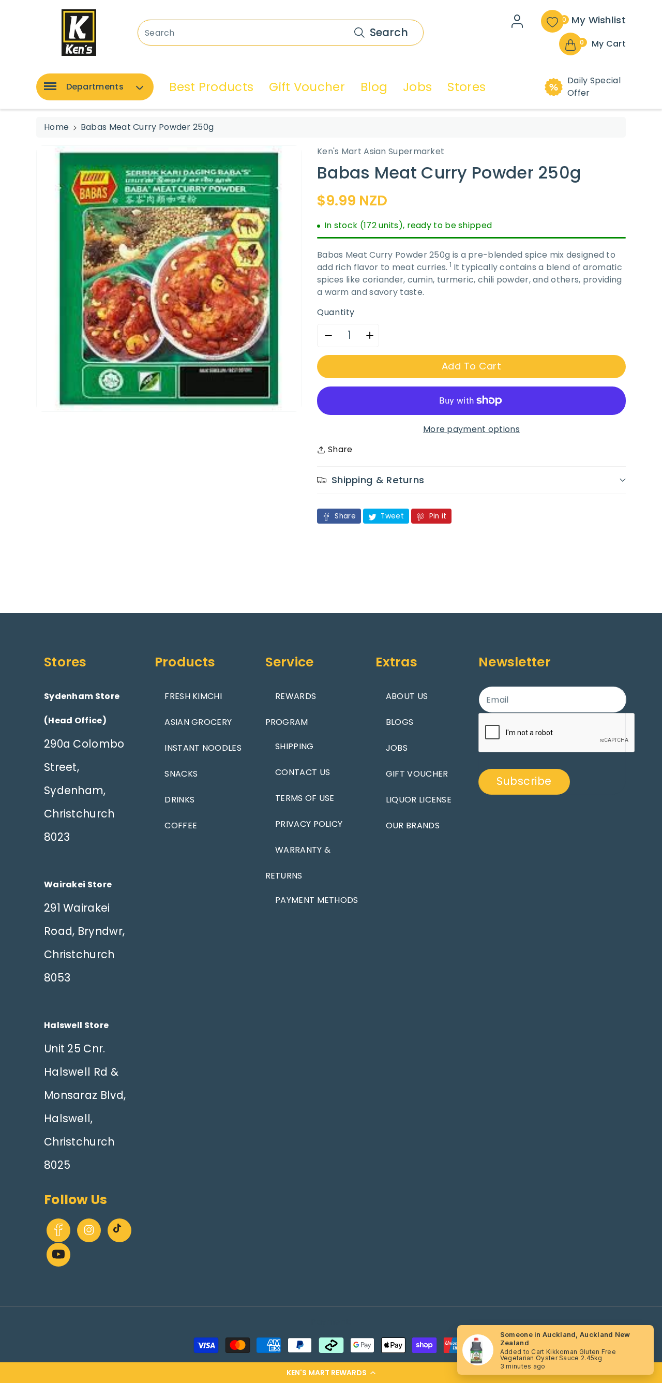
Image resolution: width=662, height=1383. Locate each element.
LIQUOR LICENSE (419, 800)
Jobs (417, 87)
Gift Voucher (307, 87)
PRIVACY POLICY (308, 824)
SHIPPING (294, 746)
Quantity (336, 312)
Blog (373, 87)
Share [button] (340, 449)
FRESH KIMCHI (193, 696)
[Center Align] (48, 89)
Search (389, 32)
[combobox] (281, 33)
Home (56, 127)
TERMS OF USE (305, 798)
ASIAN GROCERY (198, 722)
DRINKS (179, 800)
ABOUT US (407, 696)
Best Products (211, 87)
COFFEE (180, 825)
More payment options (471, 429)
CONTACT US (302, 772)
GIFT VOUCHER (417, 774)
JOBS (397, 748)
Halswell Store (76, 1025)
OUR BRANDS (413, 825)
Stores (466, 87)
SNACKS (181, 774)
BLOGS (400, 722)
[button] (331, 1372)
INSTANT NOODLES (203, 748)
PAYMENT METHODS (316, 900)
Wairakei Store (78, 884)
